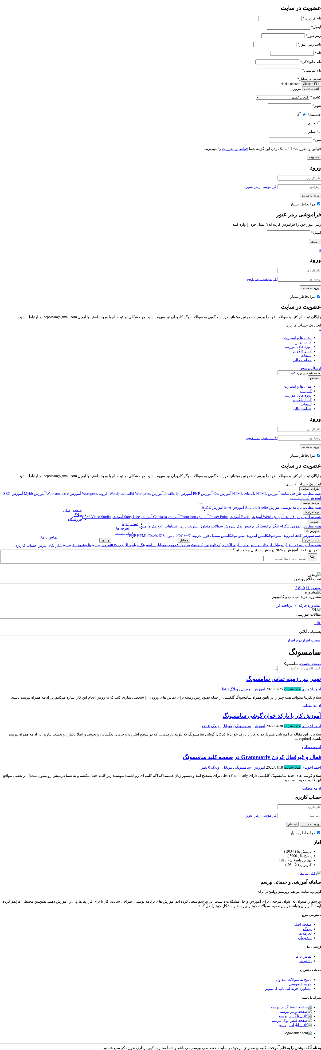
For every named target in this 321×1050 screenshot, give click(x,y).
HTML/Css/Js (148, 536)
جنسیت (314, 115)
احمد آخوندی (311, 689)
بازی (183, 526)
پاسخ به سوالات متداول (294, 980)
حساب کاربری (25, 545)
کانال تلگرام (302, 351)
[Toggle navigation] (200, 503)
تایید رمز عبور (309, 44)
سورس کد (312, 531)
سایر (311, 132)
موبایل (277, 545)
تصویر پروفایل (309, 79)
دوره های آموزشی (297, 347)
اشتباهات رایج (168, 526)
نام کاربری (312, 18)
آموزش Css (222, 494)
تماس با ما (49, 537)
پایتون (170, 536)
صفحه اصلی (72, 510)
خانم (311, 123)
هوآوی (133, 545)
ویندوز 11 (64, 545)
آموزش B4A (233, 507)
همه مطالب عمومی (305, 526)
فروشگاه (75, 519)
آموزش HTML (267, 494)
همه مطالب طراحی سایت (300, 494)
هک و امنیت (147, 526)
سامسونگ (147, 545)
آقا (299, 115)
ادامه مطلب (311, 706)
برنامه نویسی (310, 502)
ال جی (122, 545)
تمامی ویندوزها (99, 545)
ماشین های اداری (246, 545)
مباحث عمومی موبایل (172, 545)
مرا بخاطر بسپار (303, 204)
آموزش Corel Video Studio (102, 517)
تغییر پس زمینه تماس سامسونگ (283, 679)
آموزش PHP (202, 494)
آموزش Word (273, 517)
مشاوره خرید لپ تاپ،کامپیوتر (288, 989)
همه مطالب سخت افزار (302, 545)
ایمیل (316, 27)
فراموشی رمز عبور (261, 187)
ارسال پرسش (310, 368)
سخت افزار (311, 540)
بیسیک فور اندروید (205, 536)
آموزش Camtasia (165, 517)
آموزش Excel (251, 517)
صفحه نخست (310, 664)
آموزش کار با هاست (305, 498)
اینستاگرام (259, 526)
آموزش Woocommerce (63, 494)
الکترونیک (224, 545)
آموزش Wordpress (149, 494)
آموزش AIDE (212, 507)
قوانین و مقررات (307, 149)
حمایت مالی (302, 360)
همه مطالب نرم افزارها (302, 517)
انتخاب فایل (311, 88)
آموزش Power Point (224, 517)
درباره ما (122, 533)
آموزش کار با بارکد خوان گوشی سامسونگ (272, 716)
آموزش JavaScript (178, 494)
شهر (316, 106)
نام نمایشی (311, 70)
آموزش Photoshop (193, 517)
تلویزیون (209, 545)
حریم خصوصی (300, 984)
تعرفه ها (122, 528)
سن (317, 140)
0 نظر (224, 689)
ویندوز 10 (79, 545)
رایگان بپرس (47, 545)
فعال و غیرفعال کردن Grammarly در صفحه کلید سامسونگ (252, 757)
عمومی (314, 521)
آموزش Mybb (34, 494)
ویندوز (105, 540)
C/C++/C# (183, 536)
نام (318, 53)
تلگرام (284, 526)
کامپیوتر (196, 545)
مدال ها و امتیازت (298, 338)
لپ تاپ (266, 545)
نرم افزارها (312, 512)
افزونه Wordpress (95, 494)
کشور (315, 97)
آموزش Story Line (137, 517)
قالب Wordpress (122, 494)
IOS (162, 536)
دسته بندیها (130, 524)
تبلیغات (306, 356)
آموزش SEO (13, 494)
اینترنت (193, 526)
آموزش (259, 689)
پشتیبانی (305, 961)
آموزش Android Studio (262, 507)
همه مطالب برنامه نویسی (300, 507)
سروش (229, 526)
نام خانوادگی (310, 62)
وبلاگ (78, 515)
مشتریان (305, 938)
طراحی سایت (310, 489)
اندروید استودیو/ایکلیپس (275, 536)
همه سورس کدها (307, 536)
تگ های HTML (243, 494)
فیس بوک (243, 526)
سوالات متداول (211, 526)
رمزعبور (313, 36)
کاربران (306, 342)
